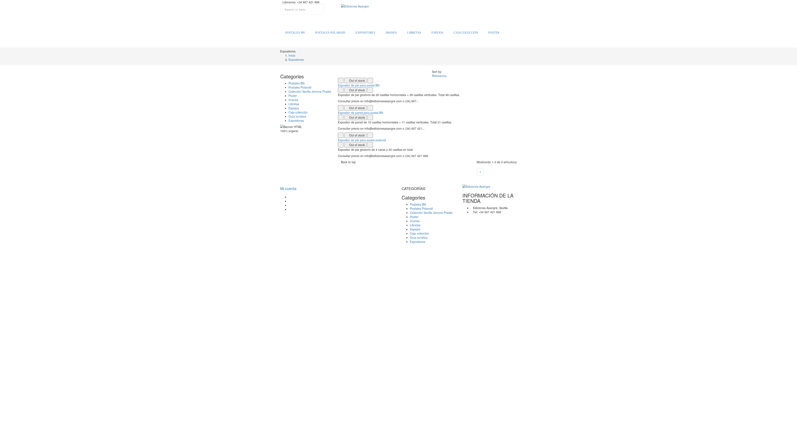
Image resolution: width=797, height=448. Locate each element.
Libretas (293, 104)
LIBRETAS (414, 32)
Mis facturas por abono (303, 201)
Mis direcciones (298, 205)
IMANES (391, 32)
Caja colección (298, 112)
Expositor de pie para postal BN (358, 85)
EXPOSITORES (365, 32)
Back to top (348, 162)
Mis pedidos (296, 197)
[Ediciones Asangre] (398, 6)
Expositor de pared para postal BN (360, 113)
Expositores (296, 120)
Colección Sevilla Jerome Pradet (309, 91)
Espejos (293, 108)
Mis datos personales (302, 209)
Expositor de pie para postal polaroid (362, 140)
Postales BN (296, 83)
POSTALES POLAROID (330, 32)
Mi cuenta (288, 188)
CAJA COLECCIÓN (466, 32)
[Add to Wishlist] (340, 80)
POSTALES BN (295, 32)
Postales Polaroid (299, 87)
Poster (292, 96)
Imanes (293, 100)
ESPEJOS (437, 32)
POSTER (493, 32)
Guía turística (297, 116)
